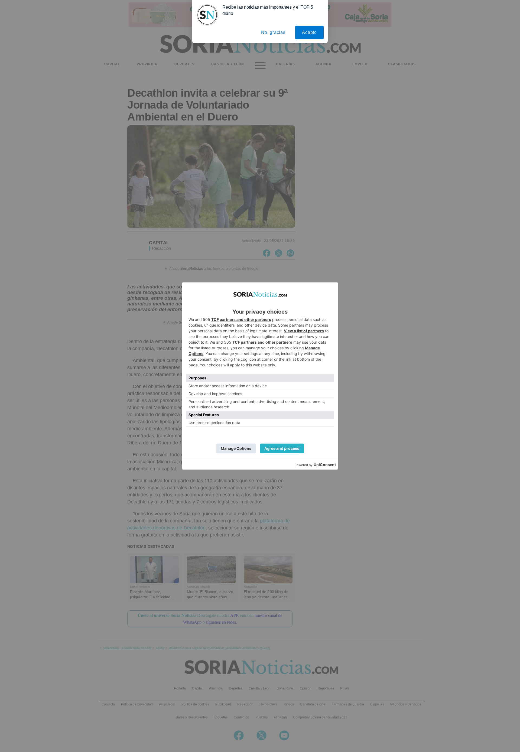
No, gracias (273, 32)
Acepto (309, 32)
